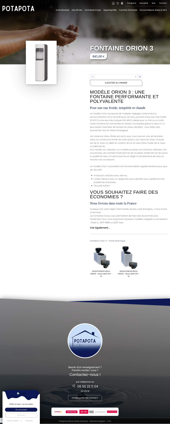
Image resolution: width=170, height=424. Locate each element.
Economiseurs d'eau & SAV (153, 10)
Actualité (144, 3)
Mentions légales (97, 421)
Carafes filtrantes (128, 10)
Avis (153, 3)
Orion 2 (95, 222)
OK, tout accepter (21, 410)
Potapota (131, 3)
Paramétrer (29, 421)
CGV (109, 421)
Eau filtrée (77, 10)
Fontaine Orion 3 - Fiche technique (107, 240)
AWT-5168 (105, 222)
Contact (163, 3)
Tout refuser (21, 415)
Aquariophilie (110, 10)
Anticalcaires (62, 10)
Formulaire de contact (85, 398)
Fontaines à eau (93, 10)
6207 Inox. (118, 222)
